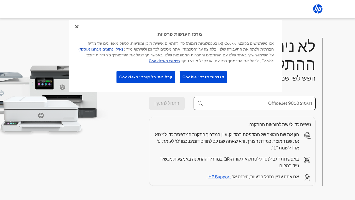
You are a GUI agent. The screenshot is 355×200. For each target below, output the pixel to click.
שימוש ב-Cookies (164, 61)
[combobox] (255, 103)
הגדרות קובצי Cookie (203, 77)
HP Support (219, 176)
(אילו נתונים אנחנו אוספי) (101, 49)
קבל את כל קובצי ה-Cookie (146, 77)
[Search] (200, 103)
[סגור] (77, 27)
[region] (175, 56)
